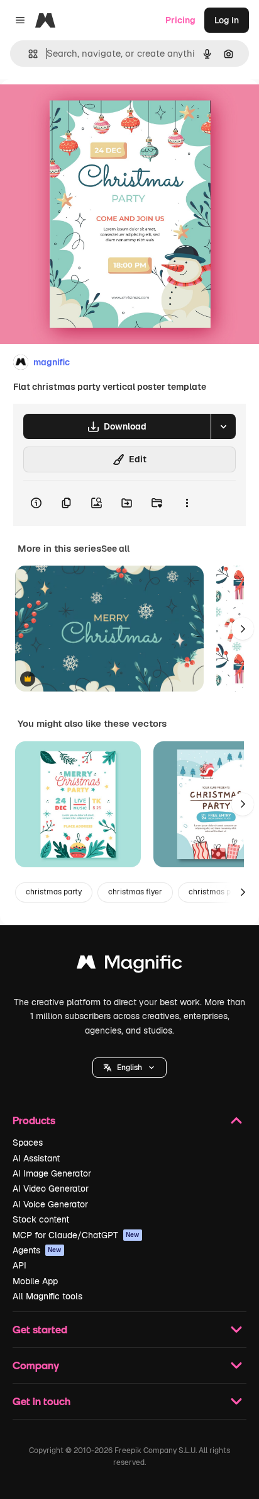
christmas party (54, 892)
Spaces (28, 1142)
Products (34, 1120)
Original (80, 108)
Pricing (180, 20)
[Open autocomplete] (28, 54)
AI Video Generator (51, 1188)
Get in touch (41, 1401)
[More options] (186, 503)
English (129, 1068)
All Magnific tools (47, 1296)
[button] (129, 1067)
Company (36, 1365)
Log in (226, 20)
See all (115, 548)
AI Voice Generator (50, 1204)
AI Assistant (36, 1158)
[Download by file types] (223, 426)
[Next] (242, 629)
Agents (37, 1250)
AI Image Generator (52, 1173)
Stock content (41, 1219)
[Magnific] (129, 965)
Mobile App (35, 1281)
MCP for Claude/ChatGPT (76, 1235)
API (19, 1265)
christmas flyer (135, 892)
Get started (40, 1329)
